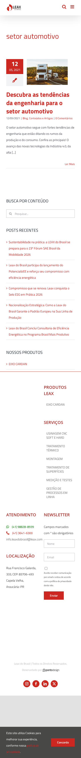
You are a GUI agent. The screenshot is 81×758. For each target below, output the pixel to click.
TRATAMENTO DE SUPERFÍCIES (57, 469)
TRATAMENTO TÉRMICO (55, 448)
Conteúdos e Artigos (41, 118)
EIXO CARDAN (18, 364)
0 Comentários (63, 118)
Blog (25, 118)
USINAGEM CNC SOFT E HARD (56, 435)
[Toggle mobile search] (64, 7)
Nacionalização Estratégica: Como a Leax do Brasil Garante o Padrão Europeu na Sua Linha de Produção (40, 311)
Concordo (63, 742)
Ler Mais (70, 164)
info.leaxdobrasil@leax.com (24, 539)
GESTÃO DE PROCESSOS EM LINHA (57, 493)
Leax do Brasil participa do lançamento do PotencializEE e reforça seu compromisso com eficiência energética (39, 271)
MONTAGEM (54, 459)
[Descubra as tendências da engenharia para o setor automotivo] (47, 72)
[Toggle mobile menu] (72, 7)
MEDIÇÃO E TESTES (59, 480)
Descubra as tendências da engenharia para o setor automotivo (37, 103)
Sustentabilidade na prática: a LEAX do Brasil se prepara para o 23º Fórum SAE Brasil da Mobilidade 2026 (39, 248)
